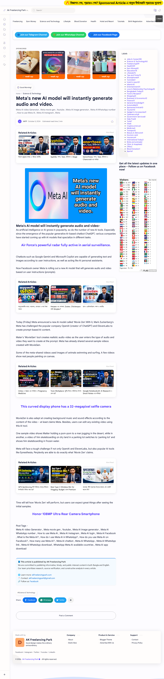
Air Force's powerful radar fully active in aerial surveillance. (66, 245)
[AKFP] (25, 121)
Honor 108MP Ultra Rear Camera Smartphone (66, 514)
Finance (131, 100)
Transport (131, 130)
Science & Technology (137, 61)
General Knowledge (135, 103)
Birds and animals (134, 142)
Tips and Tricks (134, 75)
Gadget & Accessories (136, 112)
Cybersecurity (133, 114)
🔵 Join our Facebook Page (103, 35)
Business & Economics (137, 98)
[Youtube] (44, 652)
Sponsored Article (135, 107)
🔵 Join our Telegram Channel (32, 35)
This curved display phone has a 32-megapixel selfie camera (66, 406)
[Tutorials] (120, 21)
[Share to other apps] (71, 600)
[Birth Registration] (135, 21)
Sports (130, 151)
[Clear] (73, 10)
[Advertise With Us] (153, 21)
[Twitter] (36, 652)
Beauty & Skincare (135, 133)
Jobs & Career (134, 59)
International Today (135, 140)
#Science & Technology (26, 593)
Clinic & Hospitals (134, 144)
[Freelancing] (17, 21)
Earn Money (133, 68)
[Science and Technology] (50, 21)
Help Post (131, 119)
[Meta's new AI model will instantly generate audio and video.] (66, 195)
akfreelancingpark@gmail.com (42, 578)
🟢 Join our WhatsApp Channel (68, 35)
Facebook (34, 581)
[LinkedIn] (52, 652)
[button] (155, 10)
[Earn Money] (31, 21)
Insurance (131, 137)
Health (131, 66)
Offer (129, 146)
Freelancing (133, 64)
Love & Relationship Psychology (141, 89)
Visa (129, 123)
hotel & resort (133, 82)
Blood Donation (133, 149)
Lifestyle (131, 73)
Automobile (132, 105)
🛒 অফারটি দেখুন (27, 76)
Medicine (131, 128)
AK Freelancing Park (76, 659)
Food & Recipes (134, 93)
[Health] (93, 21)
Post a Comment (66, 615)
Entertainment (133, 87)
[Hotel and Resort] (107, 21)
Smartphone (133, 77)
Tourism (131, 110)
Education (132, 70)
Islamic (131, 84)
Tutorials (131, 80)
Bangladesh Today (135, 91)
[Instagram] (28, 652)
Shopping (131, 96)
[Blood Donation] (80, 21)
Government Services (136, 117)
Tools (129, 121)
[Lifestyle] (67, 21)
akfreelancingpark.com (42, 575)
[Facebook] (19, 652)
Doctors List (132, 135)
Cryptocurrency (134, 126)
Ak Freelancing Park (16, 10)
